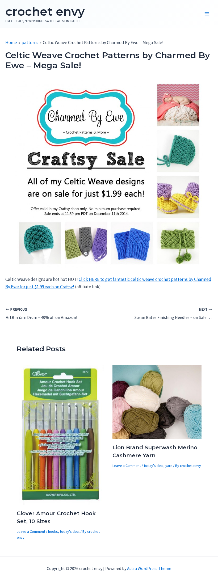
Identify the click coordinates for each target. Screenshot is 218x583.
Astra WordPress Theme (149, 568)
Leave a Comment (31, 531)
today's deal (69, 531)
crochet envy (45, 11)
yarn (168, 465)
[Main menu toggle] (207, 14)
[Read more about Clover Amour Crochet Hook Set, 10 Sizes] (61, 434)
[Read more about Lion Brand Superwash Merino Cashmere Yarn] (157, 401)
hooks (53, 531)
